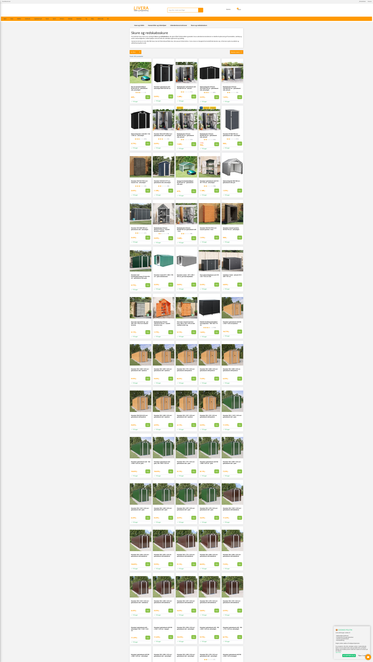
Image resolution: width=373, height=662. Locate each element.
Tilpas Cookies (362, 655)
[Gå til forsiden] (131, 25)
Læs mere (338, 652)
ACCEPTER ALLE (349, 655)
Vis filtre (133, 52)
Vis (148, 97)
